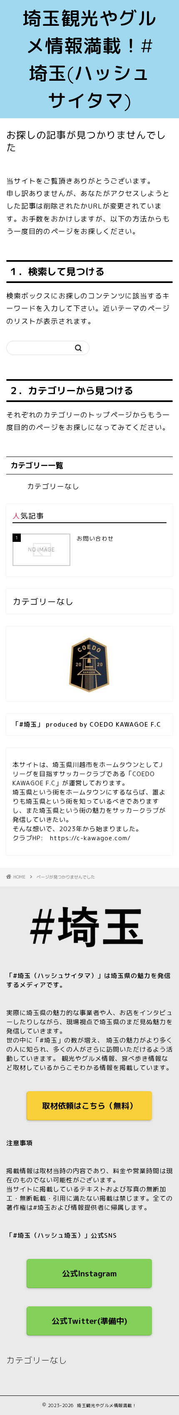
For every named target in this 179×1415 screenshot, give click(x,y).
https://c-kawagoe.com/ (90, 838)
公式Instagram (89, 1273)
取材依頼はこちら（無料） (89, 1105)
